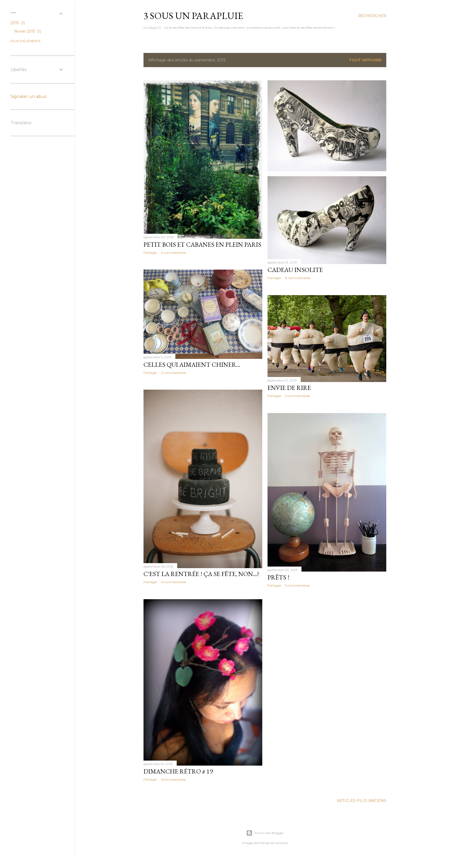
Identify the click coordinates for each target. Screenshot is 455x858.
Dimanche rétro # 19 (178, 771)
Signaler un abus (28, 96)
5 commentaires (297, 396)
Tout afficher (365, 60)
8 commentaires (297, 278)
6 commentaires (173, 582)
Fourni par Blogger (269, 833)
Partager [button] (150, 253)
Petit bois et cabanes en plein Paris (202, 244)
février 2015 (27, 31)
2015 (17, 23)
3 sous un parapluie (193, 15)
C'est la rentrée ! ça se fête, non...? (201, 574)
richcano (281, 843)
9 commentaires (173, 253)
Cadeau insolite (295, 270)
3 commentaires (173, 373)
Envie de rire (289, 388)
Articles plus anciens (361, 800)
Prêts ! (278, 577)
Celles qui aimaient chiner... (192, 364)
